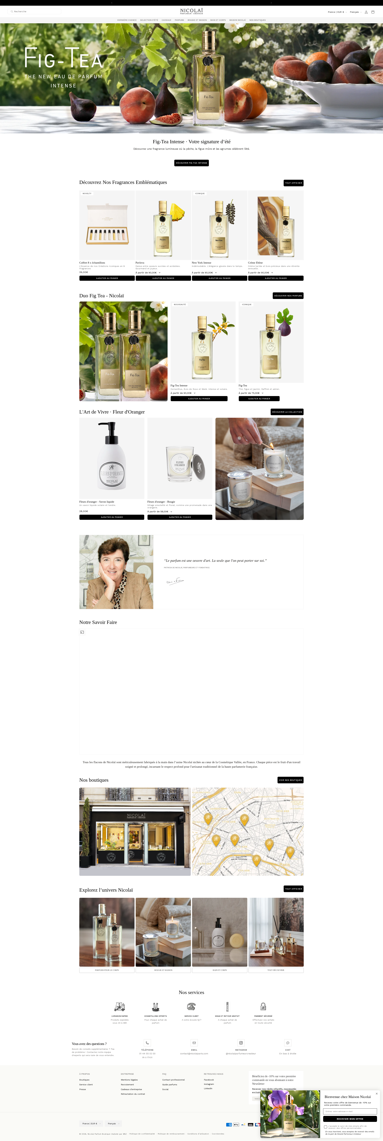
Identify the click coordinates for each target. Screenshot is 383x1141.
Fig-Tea (243, 385)
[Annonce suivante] (271, 3)
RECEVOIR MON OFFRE (350, 1119)
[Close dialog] (377, 1093)
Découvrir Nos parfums (288, 296)
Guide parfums (169, 1084)
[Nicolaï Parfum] (191, 12)
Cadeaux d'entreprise (131, 1089)
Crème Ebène (255, 262)
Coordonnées (218, 1134)
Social (165, 1089)
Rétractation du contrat (133, 1094)
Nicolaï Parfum (94, 1134)
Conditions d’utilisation (198, 1134)
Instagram (209, 1084)
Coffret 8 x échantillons (92, 262)
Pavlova (140, 262)
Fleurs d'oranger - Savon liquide (96, 501)
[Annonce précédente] (111, 3)
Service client (86, 1084)
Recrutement (127, 1084)
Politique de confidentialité (142, 1134)
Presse (82, 1089)
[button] (149, 20)
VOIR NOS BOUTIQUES (290, 780)
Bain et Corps (220, 970)
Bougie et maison (163, 970)
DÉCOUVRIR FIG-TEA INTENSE (191, 163)
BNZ (125, 1134)
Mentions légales (129, 1080)
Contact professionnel (173, 1080)
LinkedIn (208, 1088)
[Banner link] (191, 78)
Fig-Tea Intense (179, 385)
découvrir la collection (287, 412)
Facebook (209, 1080)
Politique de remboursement (171, 1134)
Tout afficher (293, 183)
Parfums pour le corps (107, 970)
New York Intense (201, 262)
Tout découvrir (276, 970)
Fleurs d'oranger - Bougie (161, 501)
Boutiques (84, 1080)
